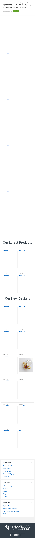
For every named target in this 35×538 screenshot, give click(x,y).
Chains (5, 496)
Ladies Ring (5, 249)
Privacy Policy (7, 471)
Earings (5, 491)
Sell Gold (5, 514)
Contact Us (6, 476)
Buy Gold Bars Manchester (10, 506)
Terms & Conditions (8, 466)
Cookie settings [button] (7, 11)
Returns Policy (7, 468)
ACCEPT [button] (16, 11)
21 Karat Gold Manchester (10, 508)
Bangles (5, 494)
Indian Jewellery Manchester (11, 511)
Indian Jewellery (7, 486)
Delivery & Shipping (8, 474)
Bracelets (5, 488)
